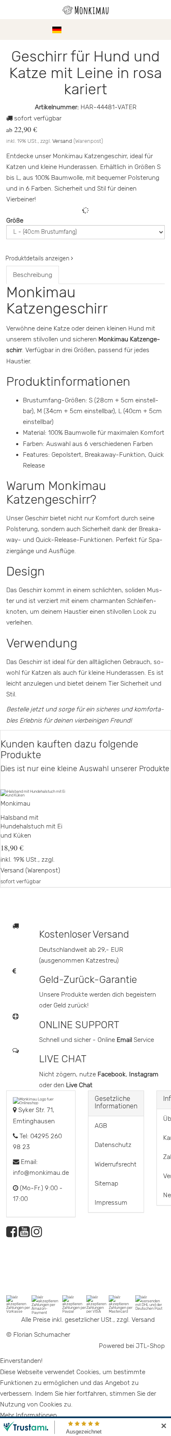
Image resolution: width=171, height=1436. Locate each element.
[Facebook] (11, 1234)
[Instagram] (36, 1234)
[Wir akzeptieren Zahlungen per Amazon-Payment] (47, 1304)
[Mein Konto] (146, 29)
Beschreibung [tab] (32, 275)
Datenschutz (113, 1145)
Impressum (111, 1202)
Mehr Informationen (28, 1415)
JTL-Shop (150, 1346)
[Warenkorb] (160, 29)
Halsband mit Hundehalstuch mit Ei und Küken (31, 826)
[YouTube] (24, 1234)
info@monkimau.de (41, 1172)
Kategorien (30, 29)
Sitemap (106, 1183)
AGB (101, 1126)
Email (125, 1040)
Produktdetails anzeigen (38, 258)
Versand (62, 141)
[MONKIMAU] (85, 9)
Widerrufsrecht (116, 1164)
